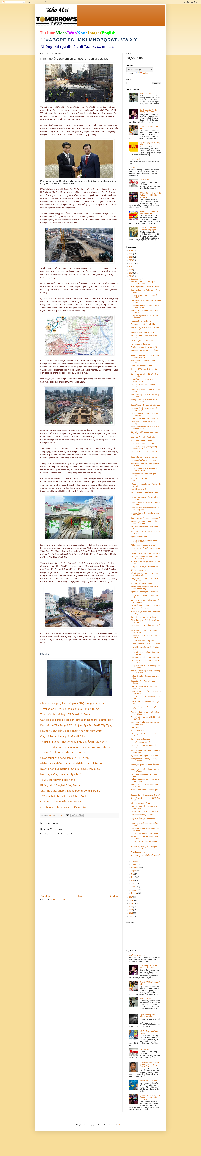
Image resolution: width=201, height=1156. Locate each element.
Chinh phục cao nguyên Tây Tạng (143, 617)
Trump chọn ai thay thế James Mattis (144, 567)
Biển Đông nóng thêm (139, 570)
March (133, 887)
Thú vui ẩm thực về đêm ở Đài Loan (144, 324)
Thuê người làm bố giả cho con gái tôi (145, 657)
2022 (131, 263)
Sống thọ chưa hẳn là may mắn (142, 641)
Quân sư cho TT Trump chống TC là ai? (145, 795)
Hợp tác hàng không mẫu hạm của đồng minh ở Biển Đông (146, 588)
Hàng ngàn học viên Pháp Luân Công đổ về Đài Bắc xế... (145, 356)
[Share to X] (77, 815)
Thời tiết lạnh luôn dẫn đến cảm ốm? (144, 812)
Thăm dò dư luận (146, 180)
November (135, 861)
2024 (131, 257)
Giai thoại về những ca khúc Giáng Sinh (145, 460)
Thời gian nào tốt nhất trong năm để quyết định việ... (144, 409)
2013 (131, 910)
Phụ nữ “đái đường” (147, 94)
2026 (131, 251)
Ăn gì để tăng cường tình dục (141, 584)
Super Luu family (135, 159)
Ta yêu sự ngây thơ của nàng (141, 440)
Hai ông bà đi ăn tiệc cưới (140, 739)
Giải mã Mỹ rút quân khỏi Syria (142, 341)
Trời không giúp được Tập (140, 344)
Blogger (121, 1125)
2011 (131, 916)
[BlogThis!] (74, 815)
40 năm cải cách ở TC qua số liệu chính (145, 644)
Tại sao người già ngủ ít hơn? (142, 815)
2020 (131, 270)
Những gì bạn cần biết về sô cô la (143, 332)
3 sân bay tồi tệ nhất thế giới (141, 321)
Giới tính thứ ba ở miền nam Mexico (144, 457)
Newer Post (45, 896)
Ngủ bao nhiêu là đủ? (139, 537)
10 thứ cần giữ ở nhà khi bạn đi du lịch (145, 418)
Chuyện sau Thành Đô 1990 (141, 366)
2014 (131, 907)
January (134, 893)
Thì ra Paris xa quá (138, 852)
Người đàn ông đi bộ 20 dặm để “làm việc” (149, 1016)
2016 (131, 900)
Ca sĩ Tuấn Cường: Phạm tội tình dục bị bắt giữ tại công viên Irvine (149, 1065)
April (133, 884)
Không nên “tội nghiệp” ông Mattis (143, 444)
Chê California (136, 727)
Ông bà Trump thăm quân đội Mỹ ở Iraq (145, 405)
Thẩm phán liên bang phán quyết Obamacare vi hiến (143, 819)
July (132, 874)
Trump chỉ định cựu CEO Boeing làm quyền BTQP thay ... (144, 469)
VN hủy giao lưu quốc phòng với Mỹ (144, 545)
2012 (131, 913)
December (135, 279)
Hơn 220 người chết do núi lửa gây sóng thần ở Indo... (144, 522)
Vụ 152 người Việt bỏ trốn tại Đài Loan (145, 287)
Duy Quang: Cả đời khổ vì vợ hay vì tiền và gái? (149, 111)
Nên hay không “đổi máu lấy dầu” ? (144, 437)
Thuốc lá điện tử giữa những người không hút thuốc (144, 541)
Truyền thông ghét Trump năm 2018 (144, 347)
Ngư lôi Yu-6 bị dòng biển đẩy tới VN (144, 592)
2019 (131, 273)
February (134, 890)
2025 (131, 254)
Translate (144, 73)
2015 (131, 903)
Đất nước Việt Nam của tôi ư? (142, 803)
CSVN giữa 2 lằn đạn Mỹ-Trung (142, 608)
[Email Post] (67, 815)
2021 (131, 267)
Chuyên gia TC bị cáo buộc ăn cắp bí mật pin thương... (144, 579)
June (133, 877)
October (134, 864)
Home (80, 896)
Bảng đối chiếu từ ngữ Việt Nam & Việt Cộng (150, 212)
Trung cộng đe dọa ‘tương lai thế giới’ (145, 833)
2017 (131, 897)
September (135, 868)
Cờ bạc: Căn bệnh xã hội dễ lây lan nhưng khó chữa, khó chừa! (150, 195)
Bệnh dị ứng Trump (138, 731)
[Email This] (71, 815)
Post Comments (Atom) (59, 900)
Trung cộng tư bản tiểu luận (141, 742)
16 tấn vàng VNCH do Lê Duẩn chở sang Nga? (149, 229)
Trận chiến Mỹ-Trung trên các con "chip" (145, 605)
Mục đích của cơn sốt (138, 489)
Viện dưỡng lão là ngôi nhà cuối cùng (145, 756)
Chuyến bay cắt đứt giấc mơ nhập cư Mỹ (146, 518)
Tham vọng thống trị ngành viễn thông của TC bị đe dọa (145, 713)
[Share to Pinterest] (82, 815)
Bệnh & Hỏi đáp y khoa (148, 1081)
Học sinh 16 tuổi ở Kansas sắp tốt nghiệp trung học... (143, 283)
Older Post (114, 896)
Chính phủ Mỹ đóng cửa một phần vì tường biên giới (144, 557)
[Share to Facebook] (79, 815)
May (132, 880)
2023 (131, 260)
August (133, 871)
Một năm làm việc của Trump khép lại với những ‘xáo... (144, 574)
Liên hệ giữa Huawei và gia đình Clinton (146, 553)
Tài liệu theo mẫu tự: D (137, 955)
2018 (131, 276)
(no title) (132, 167)
